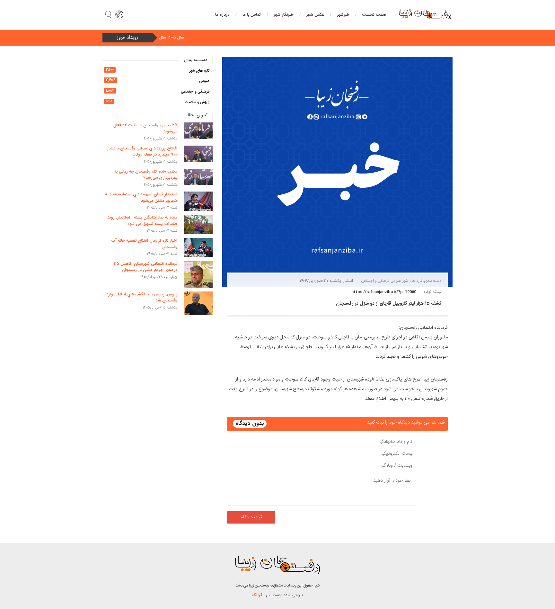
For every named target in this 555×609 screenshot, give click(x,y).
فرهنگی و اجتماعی (375, 281)
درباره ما (222, 14)
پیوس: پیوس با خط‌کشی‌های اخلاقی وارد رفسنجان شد (141, 297)
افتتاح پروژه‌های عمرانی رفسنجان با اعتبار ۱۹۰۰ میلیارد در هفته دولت (142, 151)
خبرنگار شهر (284, 14)
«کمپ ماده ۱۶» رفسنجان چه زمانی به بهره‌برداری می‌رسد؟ (145, 175)
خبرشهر (343, 14)
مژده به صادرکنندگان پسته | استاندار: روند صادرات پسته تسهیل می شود (142, 221)
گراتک (257, 595)
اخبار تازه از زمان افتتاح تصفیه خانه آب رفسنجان (144, 244)
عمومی (396, 281)
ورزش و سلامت (197, 102)
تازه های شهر (412, 281)
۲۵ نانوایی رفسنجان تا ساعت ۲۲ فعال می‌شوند (145, 128)
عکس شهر (315, 14)
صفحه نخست (374, 14)
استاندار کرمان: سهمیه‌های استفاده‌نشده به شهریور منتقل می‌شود (141, 197)
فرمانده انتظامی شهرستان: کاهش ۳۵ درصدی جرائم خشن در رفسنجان (145, 267)
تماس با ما (251, 14)
